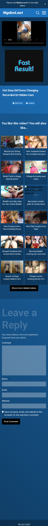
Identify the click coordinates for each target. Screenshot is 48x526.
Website (5, 401)
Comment (7, 343)
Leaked (31, 103)
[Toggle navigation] (44, 12)
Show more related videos (24, 288)
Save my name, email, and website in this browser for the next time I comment (23, 413)
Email (5, 390)
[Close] (45, 4)
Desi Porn (19, 103)
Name (5, 379)
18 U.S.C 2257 (24, 524)
